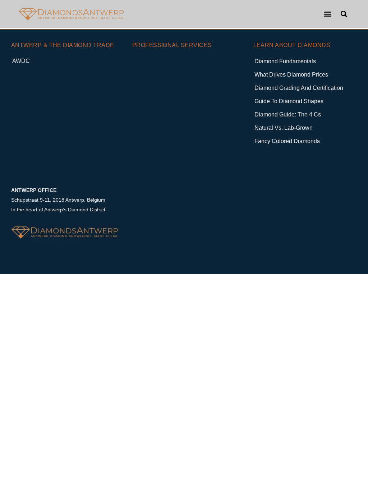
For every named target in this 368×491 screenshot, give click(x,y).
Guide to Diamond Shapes (288, 101)
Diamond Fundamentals (285, 61)
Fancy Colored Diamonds (287, 141)
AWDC (21, 61)
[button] (328, 14)
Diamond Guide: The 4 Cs (287, 114)
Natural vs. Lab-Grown (283, 128)
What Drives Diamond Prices (291, 75)
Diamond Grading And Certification (298, 88)
